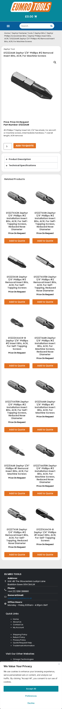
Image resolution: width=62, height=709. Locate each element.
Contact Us (18, 624)
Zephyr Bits (39, 33)
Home (7, 33)
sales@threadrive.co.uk (20, 598)
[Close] (59, 664)
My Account (18, 627)
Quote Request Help (22, 642)
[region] (31, 685)
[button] (8, 26)
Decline (31, 703)
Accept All (31, 688)
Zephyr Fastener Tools (22, 33)
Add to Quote (25, 145)
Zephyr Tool (9, 49)
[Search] (51, 26)
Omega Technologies (23, 659)
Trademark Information (24, 645)
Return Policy (19, 637)
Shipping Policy (20, 634)
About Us (17, 622)
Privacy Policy (19, 640)
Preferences (31, 696)
